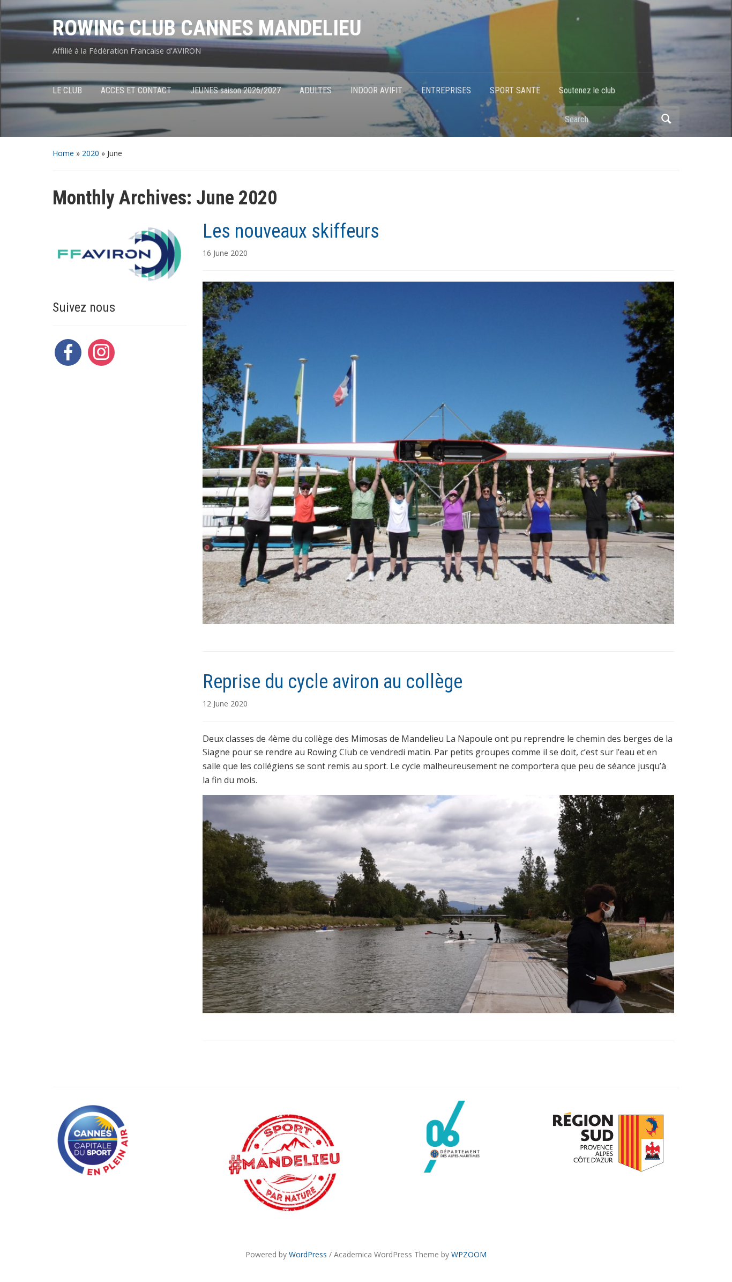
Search (666, 119)
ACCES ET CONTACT (136, 90)
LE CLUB (67, 90)
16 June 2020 (225, 253)
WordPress (308, 1254)
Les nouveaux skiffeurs (291, 231)
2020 (90, 153)
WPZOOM (469, 1254)
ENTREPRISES (446, 90)
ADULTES (316, 90)
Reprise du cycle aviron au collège (332, 682)
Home (63, 153)
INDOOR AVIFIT (376, 90)
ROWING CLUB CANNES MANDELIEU (207, 28)
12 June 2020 (225, 703)
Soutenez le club (587, 90)
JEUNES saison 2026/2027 (235, 90)
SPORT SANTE (515, 90)
